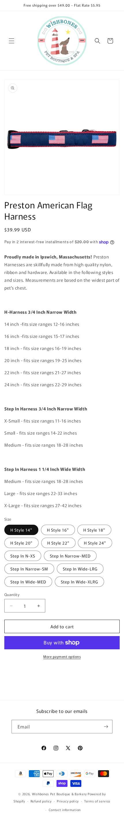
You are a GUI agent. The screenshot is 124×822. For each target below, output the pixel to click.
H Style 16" (58, 530)
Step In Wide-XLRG (79, 582)
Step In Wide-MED (28, 582)
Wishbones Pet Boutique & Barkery (59, 793)
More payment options (62, 656)
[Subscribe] (105, 726)
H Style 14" (21, 530)
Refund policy (41, 801)
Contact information (65, 809)
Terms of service (97, 801)
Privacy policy (68, 801)
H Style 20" (21, 543)
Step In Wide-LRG (80, 569)
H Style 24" (95, 543)
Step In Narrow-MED (70, 556)
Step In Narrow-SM (29, 569)
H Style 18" (94, 530)
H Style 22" (58, 543)
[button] (11, 41)
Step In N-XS (22, 556)
